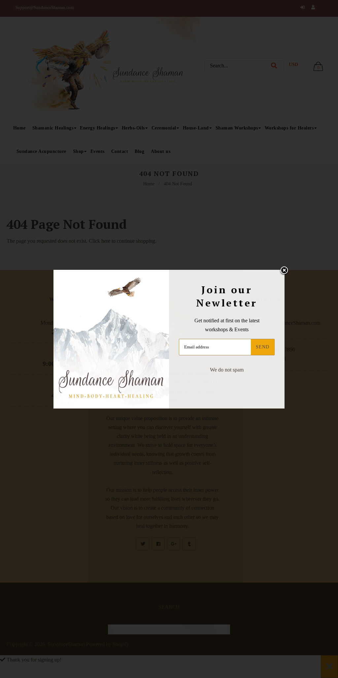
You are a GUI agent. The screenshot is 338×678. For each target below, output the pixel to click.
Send (262, 346)
